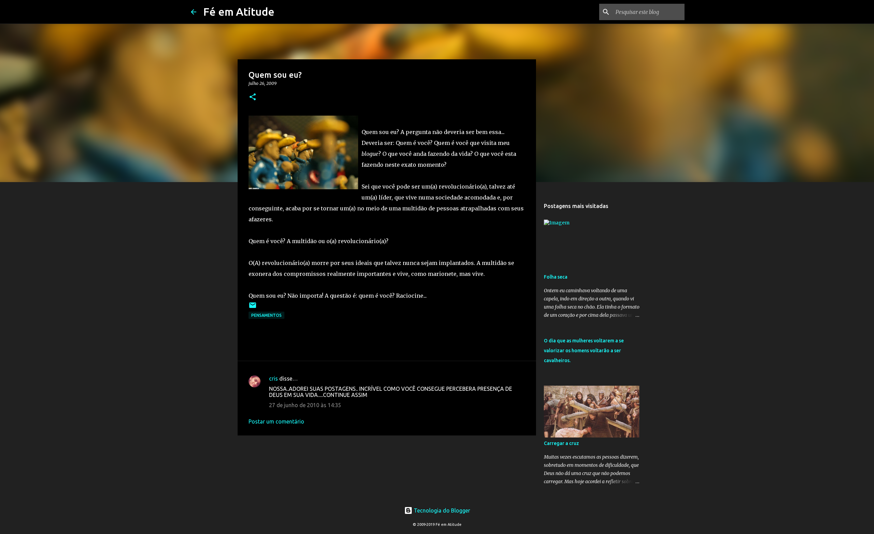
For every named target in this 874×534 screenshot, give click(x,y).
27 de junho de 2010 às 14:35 (305, 405)
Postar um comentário (276, 421)
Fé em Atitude (238, 11)
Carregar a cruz (561, 443)
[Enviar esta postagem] (253, 308)
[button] (253, 97)
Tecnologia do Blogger (441, 510)
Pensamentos (266, 315)
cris (273, 378)
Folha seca (555, 277)
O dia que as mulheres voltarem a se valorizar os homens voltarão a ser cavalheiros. (584, 350)
